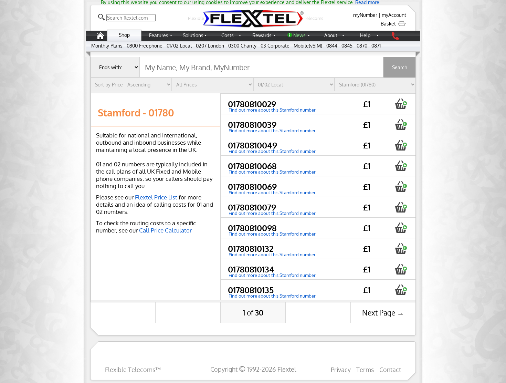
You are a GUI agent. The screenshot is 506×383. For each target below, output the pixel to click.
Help (365, 35)
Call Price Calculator (165, 230)
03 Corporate (275, 46)
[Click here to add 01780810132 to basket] (400, 248)
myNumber (365, 15)
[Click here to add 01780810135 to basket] (400, 290)
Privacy (341, 369)
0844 (331, 46)
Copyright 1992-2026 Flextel (253, 369)
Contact (390, 369)
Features (158, 35)
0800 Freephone (144, 46)
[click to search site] (101, 17)
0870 (362, 46)
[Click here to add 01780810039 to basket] (400, 124)
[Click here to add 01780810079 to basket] (400, 207)
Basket (389, 24)
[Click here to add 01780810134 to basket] (400, 269)
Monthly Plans (107, 46)
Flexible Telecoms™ (133, 369)
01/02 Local (179, 46)
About (330, 35)
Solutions (193, 35)
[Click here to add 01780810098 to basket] (400, 228)
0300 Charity (242, 46)
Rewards (262, 35)
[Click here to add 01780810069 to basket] (400, 186)
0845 (346, 46)
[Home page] (100, 39)
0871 (376, 46)
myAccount (394, 15)
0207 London (210, 46)
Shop (124, 35)
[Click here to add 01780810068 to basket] (400, 166)
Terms (365, 369)
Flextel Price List (156, 197)
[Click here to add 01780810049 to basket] (400, 145)
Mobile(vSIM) (308, 46)
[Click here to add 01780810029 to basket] (400, 104)
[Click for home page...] (253, 27)
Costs (227, 35)
